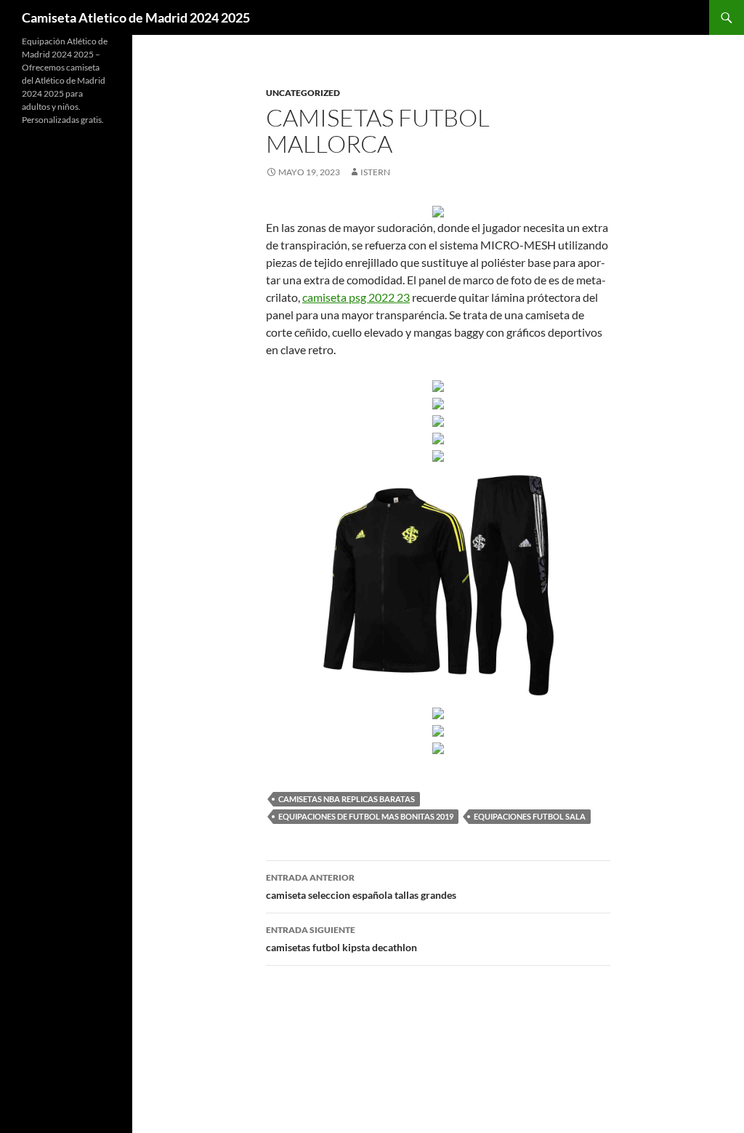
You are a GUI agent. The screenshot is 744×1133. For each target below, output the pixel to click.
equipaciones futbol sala (530, 816)
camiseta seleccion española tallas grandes (361, 886)
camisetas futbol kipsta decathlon (341, 938)
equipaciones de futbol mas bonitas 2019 (365, 816)
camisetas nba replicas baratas (346, 799)
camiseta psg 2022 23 (356, 297)
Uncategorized (303, 92)
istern (375, 172)
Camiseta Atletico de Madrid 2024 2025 (136, 17)
